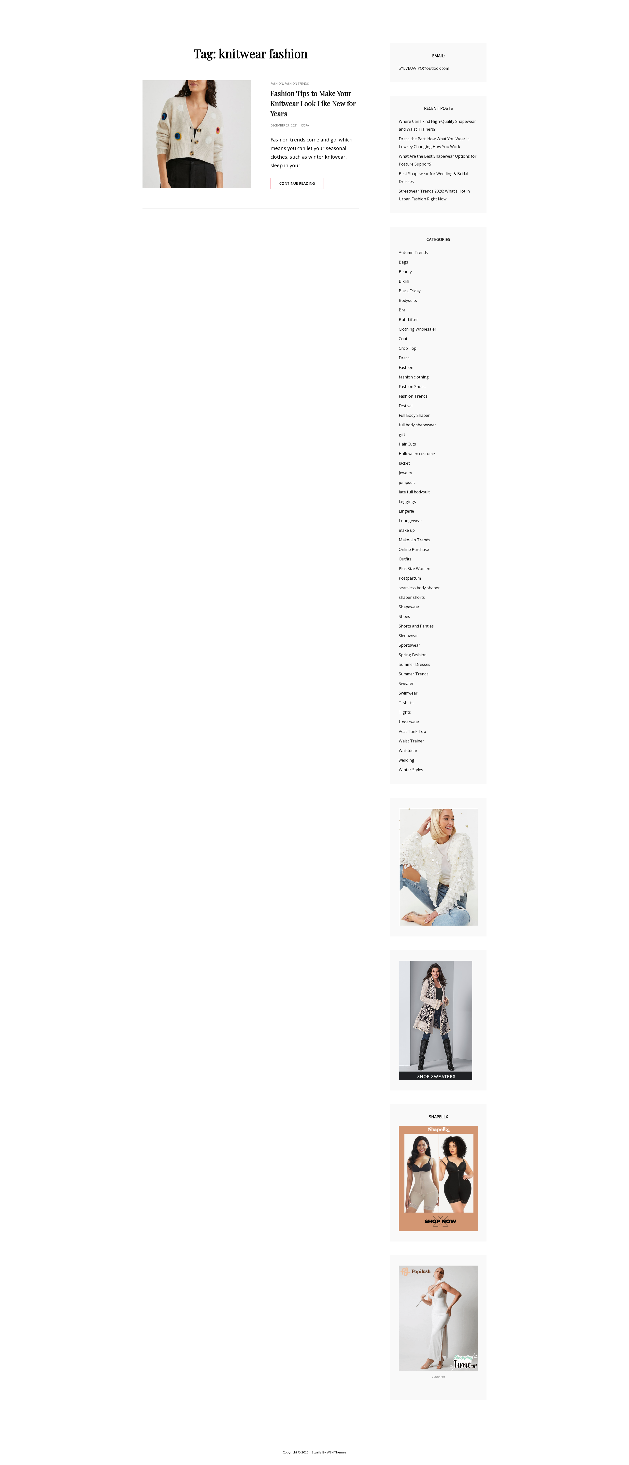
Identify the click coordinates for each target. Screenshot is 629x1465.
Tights (405, 712)
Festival (406, 405)
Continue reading (301, 185)
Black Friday (410, 290)
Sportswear (409, 645)
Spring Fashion (413, 654)
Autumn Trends (413, 252)
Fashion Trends (297, 84)
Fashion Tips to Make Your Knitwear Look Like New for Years (313, 103)
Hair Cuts (407, 444)
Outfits (405, 559)
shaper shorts (412, 597)
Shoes (404, 616)
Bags (403, 262)
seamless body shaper (419, 587)
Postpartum (410, 578)
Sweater (406, 683)
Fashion (277, 84)
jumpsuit (407, 482)
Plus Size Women (414, 568)
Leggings (407, 501)
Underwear (409, 722)
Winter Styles (411, 769)
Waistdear (408, 750)
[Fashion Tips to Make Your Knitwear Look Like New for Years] (197, 134)
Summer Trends (414, 674)
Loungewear (410, 520)
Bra (402, 310)
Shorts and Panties (416, 626)
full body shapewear (417, 425)
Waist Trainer (411, 741)
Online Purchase (414, 549)
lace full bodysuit (414, 492)
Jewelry (405, 472)
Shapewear (409, 607)
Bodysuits (408, 300)
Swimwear (408, 693)
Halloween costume (417, 453)
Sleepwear (408, 635)
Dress (404, 358)
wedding (406, 760)
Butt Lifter (408, 319)
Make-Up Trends (414, 540)
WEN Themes (336, 1452)
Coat (403, 338)
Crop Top (407, 348)
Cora (305, 125)
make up (407, 530)
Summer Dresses (414, 664)
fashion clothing (414, 377)
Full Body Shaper (414, 415)
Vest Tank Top (412, 731)
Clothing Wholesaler (417, 329)
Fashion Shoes (412, 386)
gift (402, 434)
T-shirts (406, 702)
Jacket (404, 463)
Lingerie (406, 511)
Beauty (405, 271)
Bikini (404, 281)
